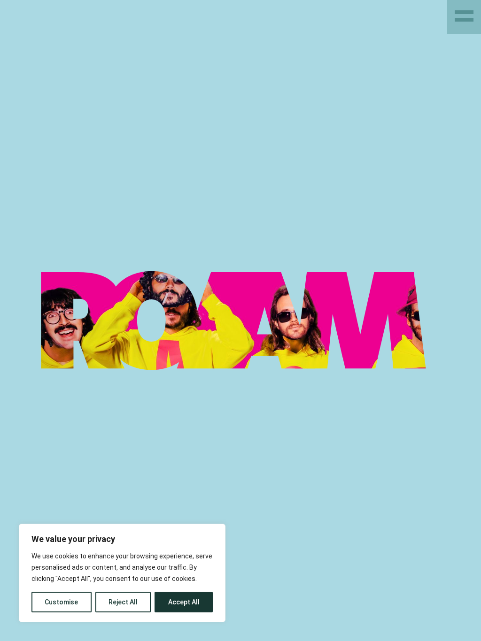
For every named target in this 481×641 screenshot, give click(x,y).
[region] (122, 573)
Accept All (184, 602)
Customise (61, 602)
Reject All (123, 602)
